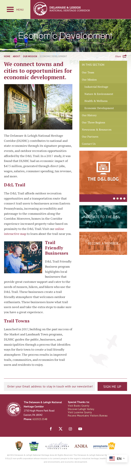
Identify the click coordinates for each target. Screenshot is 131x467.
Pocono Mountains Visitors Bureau (87, 415)
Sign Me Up (112, 386)
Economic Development (99, 108)
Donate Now (103, 225)
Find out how (103, 252)
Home (7, 56)
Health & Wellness (95, 101)
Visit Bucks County (78, 405)
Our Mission (30, 56)
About (16, 56)
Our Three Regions (93, 122)
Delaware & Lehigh (13, 409)
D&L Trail (14, 185)
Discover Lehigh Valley (81, 409)
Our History (89, 115)
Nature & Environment (98, 94)
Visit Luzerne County (80, 412)
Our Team (88, 72)
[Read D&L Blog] (103, 173)
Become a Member (103, 243)
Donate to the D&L (103, 217)
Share (118, 56)
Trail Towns (17, 321)
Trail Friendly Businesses (56, 247)
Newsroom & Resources (96, 129)
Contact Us (89, 144)
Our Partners (90, 136)
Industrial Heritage (96, 87)
